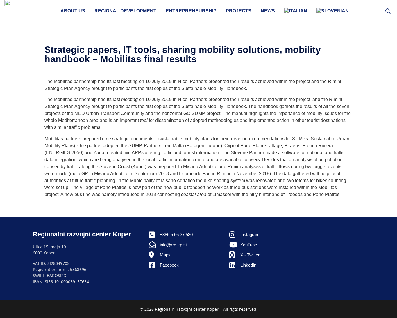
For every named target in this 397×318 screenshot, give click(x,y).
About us (72, 10)
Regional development (125, 10)
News (268, 10)
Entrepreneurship (191, 10)
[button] (388, 11)
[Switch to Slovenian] (332, 11)
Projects (238, 10)
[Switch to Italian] (296, 11)
